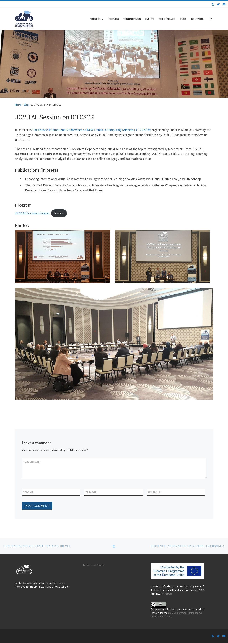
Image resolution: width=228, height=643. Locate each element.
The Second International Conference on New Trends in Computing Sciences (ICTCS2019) (91, 130)
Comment (32, 461)
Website (155, 492)
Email (91, 492)
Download (59, 213)
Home (18, 104)
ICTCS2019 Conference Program (32, 213)
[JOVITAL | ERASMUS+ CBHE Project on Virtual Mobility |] (24, 18)
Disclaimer (167, 593)
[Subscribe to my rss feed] (213, 4)
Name (28, 492)
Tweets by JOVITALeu (93, 564)
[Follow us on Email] (224, 4)
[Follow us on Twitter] (218, 4)
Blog (26, 104)
